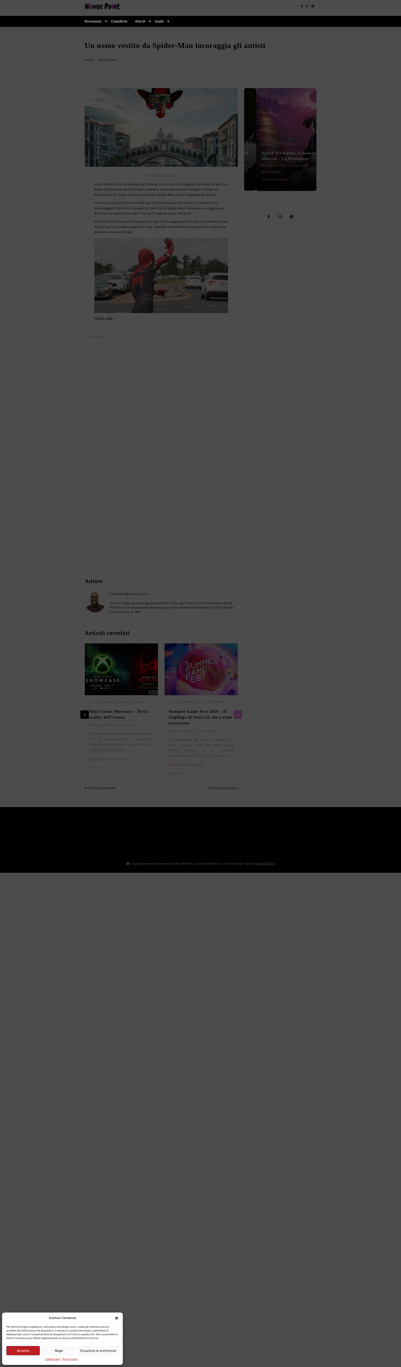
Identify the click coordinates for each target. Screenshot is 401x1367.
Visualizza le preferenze (98, 1351)
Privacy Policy (70, 1359)
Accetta (23, 1351)
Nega (59, 1351)
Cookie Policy (52, 1359)
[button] (116, 1318)
